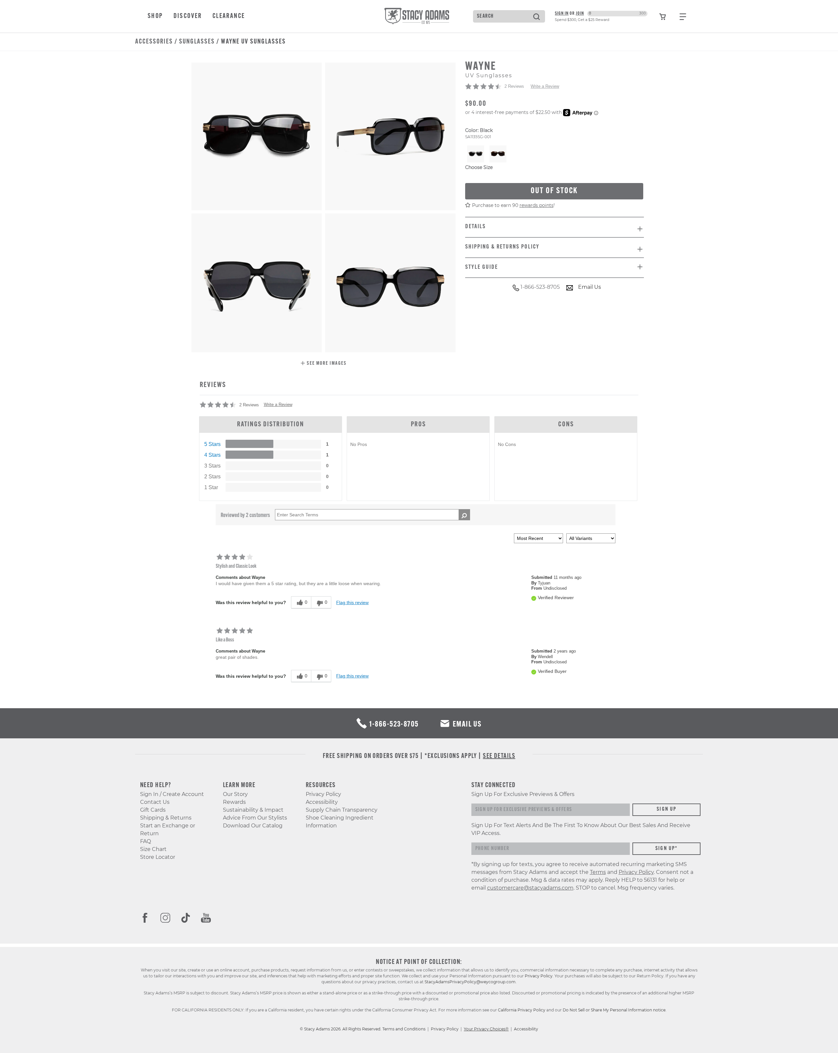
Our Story (235, 794)
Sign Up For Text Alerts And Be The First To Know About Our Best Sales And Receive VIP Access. (580, 829)
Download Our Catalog (252, 825)
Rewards (234, 802)
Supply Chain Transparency (341, 810)
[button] (323, 364)
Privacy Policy (323, 794)
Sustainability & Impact (253, 810)
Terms (598, 872)
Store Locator (157, 857)
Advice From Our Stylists (255, 818)
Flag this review (352, 602)
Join (580, 13)
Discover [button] (187, 16)
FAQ (145, 841)
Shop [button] (155, 16)
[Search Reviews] (464, 514)
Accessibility (322, 802)
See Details (499, 756)
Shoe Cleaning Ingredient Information (339, 822)
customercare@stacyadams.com (530, 888)
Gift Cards (153, 810)
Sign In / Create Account (172, 794)
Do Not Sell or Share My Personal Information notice (614, 1009)
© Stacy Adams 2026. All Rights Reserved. (341, 1028)
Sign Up (667, 809)
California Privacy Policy (521, 1009)
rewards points (536, 206)
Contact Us (155, 802)
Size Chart (153, 849)
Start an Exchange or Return (167, 829)
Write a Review (545, 86)
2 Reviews (514, 86)
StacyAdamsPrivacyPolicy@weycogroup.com (470, 981)
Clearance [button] (228, 16)
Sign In (562, 13)
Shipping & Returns (165, 818)
